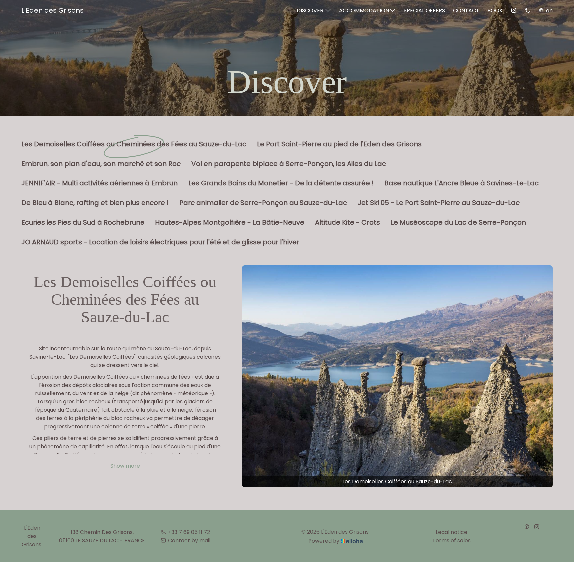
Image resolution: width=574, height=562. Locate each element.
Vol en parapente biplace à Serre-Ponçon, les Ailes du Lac (288, 164)
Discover (311, 10)
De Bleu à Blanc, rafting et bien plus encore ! (95, 203)
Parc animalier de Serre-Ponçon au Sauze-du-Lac (263, 203)
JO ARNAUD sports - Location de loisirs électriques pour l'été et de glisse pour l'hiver (160, 242)
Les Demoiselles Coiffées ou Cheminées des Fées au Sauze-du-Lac (133, 144)
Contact (466, 10)
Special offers (424, 10)
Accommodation (364, 10)
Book (495, 10)
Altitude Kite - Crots (347, 222)
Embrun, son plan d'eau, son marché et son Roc (101, 164)
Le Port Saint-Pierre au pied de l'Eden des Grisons (339, 144)
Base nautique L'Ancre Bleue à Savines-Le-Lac (461, 183)
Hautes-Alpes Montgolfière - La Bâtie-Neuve (229, 222)
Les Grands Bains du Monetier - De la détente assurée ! (281, 183)
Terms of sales (451, 540)
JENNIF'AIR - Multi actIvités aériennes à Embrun (99, 183)
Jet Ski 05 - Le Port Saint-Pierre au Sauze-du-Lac (439, 203)
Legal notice (451, 532)
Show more (125, 466)
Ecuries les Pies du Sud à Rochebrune (82, 222)
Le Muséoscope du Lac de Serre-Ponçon (458, 222)
